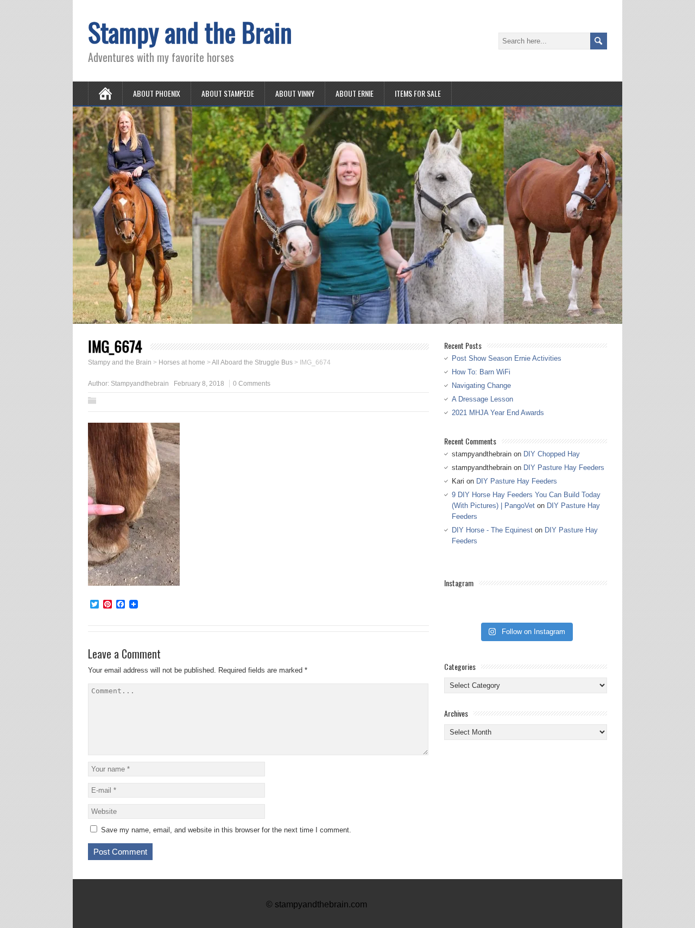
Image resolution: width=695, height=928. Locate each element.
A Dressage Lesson (482, 399)
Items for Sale (418, 93)
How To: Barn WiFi (481, 372)
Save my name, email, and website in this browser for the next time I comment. (226, 830)
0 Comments (251, 383)
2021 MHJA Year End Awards (498, 413)
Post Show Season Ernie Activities (506, 358)
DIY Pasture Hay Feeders (563, 467)
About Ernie (355, 93)
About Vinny (294, 93)
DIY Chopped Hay (551, 454)
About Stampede (227, 93)
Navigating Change (481, 385)
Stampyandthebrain (140, 383)
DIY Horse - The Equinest (492, 530)
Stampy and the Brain (190, 31)
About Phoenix (156, 93)
